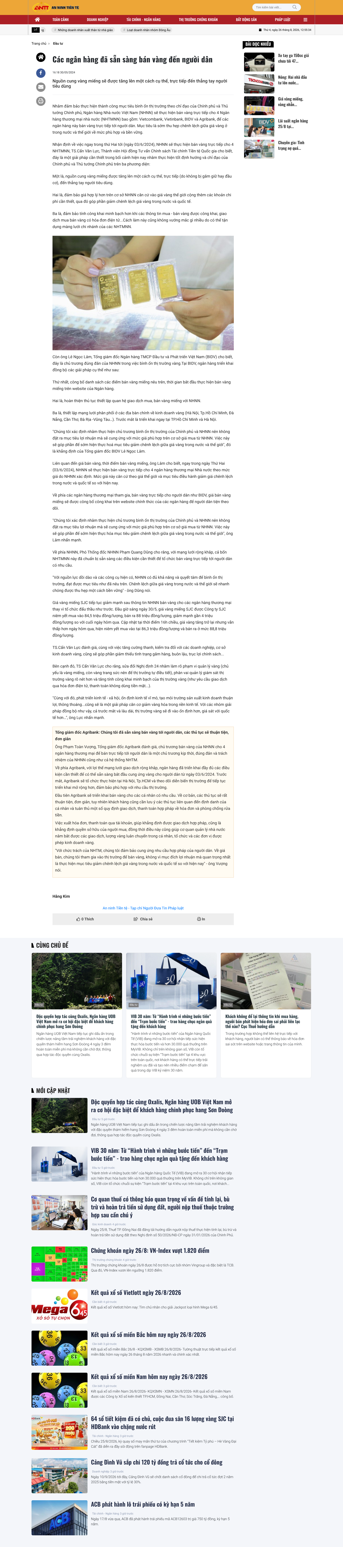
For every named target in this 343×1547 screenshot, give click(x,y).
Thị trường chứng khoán (198, 19)
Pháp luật (282, 19)
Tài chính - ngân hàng (144, 19)
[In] (41, 101)
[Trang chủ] (37, 19)
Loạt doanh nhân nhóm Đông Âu (137, 30)
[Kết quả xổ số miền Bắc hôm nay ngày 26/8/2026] (60, 1348)
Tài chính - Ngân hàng (105, 1436)
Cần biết (97, 1302)
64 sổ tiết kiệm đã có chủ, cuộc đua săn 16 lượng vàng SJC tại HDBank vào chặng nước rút (162, 1423)
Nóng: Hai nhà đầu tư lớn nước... (292, 80)
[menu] (305, 19)
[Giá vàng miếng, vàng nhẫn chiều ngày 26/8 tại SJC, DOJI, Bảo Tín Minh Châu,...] (259, 105)
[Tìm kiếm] (295, 7)
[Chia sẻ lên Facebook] (41, 73)
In (203, 919)
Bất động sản (246, 19)
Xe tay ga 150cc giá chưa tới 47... (293, 58)
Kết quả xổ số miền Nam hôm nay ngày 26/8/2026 (149, 1377)
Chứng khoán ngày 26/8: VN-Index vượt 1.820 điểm (150, 1250)
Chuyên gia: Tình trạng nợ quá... (291, 145)
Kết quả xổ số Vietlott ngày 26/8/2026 (136, 1293)
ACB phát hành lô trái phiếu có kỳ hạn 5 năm (143, 1504)
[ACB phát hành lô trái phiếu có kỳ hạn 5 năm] (60, 1517)
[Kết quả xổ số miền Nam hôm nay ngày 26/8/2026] (60, 1390)
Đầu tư (39, 1004)
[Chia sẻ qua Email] (41, 87)
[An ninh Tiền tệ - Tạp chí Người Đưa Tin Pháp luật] (55, 7)
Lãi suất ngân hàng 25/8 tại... (293, 123)
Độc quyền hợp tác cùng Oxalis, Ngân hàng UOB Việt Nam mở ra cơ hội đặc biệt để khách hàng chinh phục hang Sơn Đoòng (76, 1021)
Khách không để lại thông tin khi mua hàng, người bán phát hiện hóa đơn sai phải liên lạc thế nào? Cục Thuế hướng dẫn (262, 1021)
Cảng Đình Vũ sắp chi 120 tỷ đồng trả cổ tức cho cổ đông (156, 1462)
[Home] (41, 57)
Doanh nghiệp (97, 19)
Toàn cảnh (60, 19)
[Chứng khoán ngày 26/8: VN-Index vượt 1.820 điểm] (60, 1264)
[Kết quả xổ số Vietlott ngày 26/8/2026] (60, 1306)
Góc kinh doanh (102, 1224)
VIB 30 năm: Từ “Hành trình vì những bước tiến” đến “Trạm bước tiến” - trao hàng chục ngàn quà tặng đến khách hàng (171, 1021)
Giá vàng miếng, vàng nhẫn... (290, 101)
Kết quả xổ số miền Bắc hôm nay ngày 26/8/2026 (148, 1335)
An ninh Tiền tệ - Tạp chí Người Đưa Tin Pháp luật (143, 908)
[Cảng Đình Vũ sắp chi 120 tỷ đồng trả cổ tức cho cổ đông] (60, 1475)
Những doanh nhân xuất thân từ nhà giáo (74, 30)
